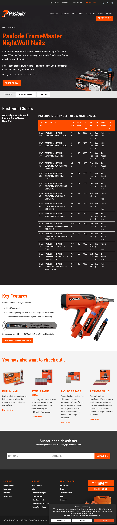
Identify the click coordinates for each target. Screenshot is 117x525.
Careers (62, 489)
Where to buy (104, 18)
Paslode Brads (71, 391)
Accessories (77, 14)
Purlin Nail (10, 391)
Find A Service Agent (39, 493)
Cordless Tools (8, 485)
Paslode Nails (100, 391)
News (57, 3)
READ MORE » (7, 410)
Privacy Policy (28, 520)
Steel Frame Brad (40, 393)
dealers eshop (100, 489)
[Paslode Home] (14, 16)
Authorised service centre (100, 483)
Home (4, 27)
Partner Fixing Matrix (39, 507)
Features (43, 94)
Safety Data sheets (38, 500)
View (18, 341)
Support (65, 3)
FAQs (33, 489)
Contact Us (77, 3)
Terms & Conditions (40, 520)
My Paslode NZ (91, 3)
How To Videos (37, 485)
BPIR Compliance (37, 496)
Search (51, 2)
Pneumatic (90, 14)
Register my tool (105, 14)
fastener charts (25, 94)
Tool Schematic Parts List (40, 503)
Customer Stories (66, 493)
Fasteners (65, 14)
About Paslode (65, 485)
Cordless (54, 14)
